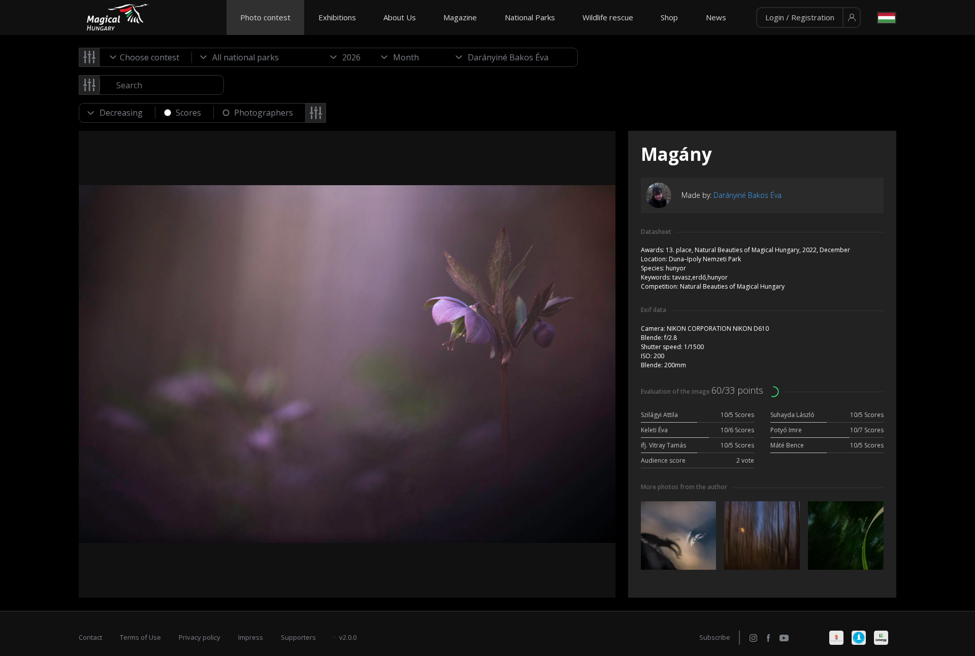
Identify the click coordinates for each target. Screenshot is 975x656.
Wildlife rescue (607, 17)
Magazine (460, 17)
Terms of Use (140, 637)
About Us (399, 17)
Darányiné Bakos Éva (747, 195)
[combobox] (146, 57)
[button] (808, 17)
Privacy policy (199, 637)
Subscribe (714, 637)
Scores (188, 112)
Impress (250, 637)
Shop (669, 17)
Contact (90, 637)
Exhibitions (337, 17)
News (716, 17)
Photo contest (265, 17)
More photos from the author (684, 486)
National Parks (530, 17)
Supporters (298, 637)
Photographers (263, 112)
